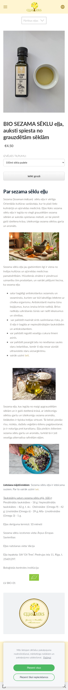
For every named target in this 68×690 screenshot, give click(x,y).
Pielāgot (47, 657)
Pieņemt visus (34, 667)
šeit (27, 355)
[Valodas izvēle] (62, 6)
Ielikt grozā (34, 176)
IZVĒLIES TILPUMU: (14, 156)
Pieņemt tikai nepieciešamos (34, 677)
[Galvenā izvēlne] (5, 6)
